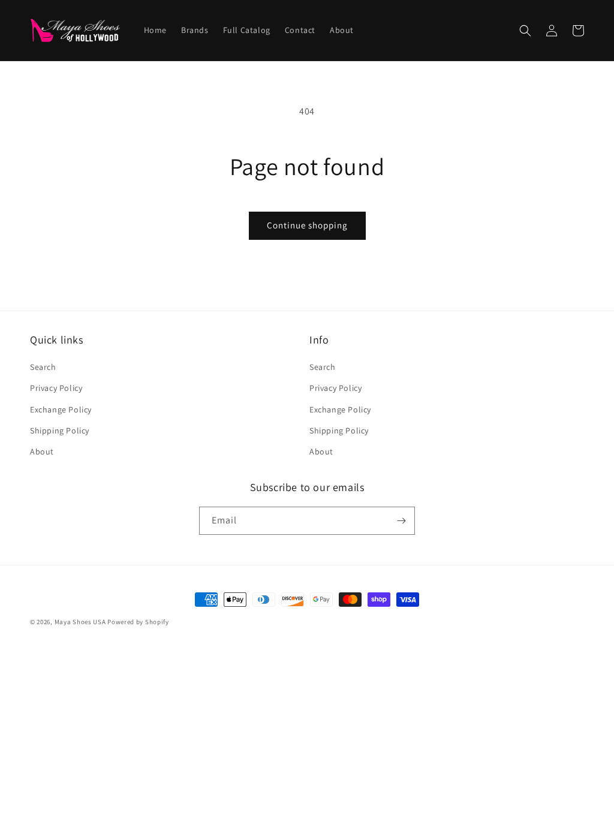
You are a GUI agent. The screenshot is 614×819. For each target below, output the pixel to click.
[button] (525, 30)
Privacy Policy (56, 388)
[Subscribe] (401, 521)
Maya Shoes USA (80, 622)
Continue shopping (307, 225)
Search (43, 367)
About (42, 451)
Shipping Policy (59, 430)
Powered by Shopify (138, 622)
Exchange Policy (61, 409)
